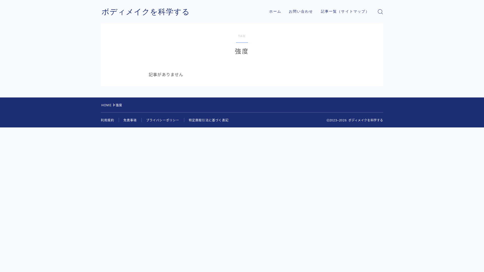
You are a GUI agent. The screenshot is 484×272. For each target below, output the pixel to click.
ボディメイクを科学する (146, 12)
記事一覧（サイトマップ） (345, 11)
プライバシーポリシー (162, 120)
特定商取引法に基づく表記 (209, 120)
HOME (106, 105)
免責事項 (130, 120)
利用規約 (107, 120)
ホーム (275, 11)
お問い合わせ (301, 11)
